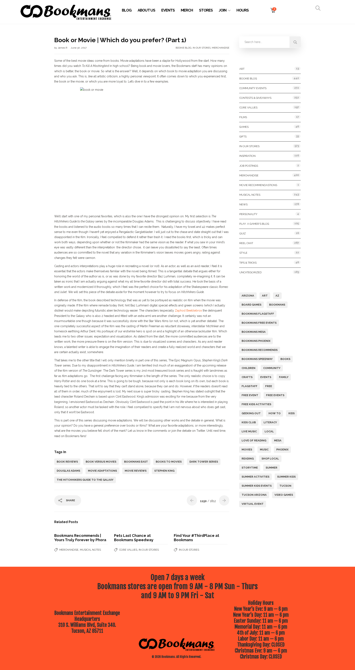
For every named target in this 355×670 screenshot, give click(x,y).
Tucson (285, 485)
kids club (249, 422)
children (248, 368)
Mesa (277, 440)
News (243, 204)
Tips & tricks (248, 262)
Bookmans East (136, 461)
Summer (271, 467)
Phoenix (282, 449)
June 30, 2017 (78, 47)
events (265, 377)
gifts (243, 136)
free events (275, 395)
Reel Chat (246, 243)
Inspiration (247, 155)
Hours (242, 10)
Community (271, 368)
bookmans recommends (260, 349)
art (265, 295)
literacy (270, 422)
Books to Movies (169, 461)
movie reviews (135, 470)
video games (283, 494)
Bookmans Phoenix (256, 340)
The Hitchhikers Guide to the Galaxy (85, 479)
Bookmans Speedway (257, 359)
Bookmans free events (259, 322)
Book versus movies (101, 461)
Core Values (128, 549)
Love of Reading (254, 440)
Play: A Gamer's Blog (254, 223)
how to (275, 413)
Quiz (242, 233)
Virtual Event (253, 503)
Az (277, 295)
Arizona (248, 295)
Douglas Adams (68, 470)
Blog (126, 10)
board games (251, 304)
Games (244, 126)
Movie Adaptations (102, 470)
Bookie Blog (183, 47)
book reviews (67, 461)
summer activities (255, 476)
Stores (206, 10)
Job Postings (248, 165)
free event (250, 395)
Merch (187, 10)
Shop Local (270, 458)
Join (222, 10)
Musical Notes (90, 549)
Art (241, 68)
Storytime (250, 467)
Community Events (252, 88)
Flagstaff (249, 386)
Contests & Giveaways (255, 97)
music (264, 449)
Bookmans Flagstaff (258, 313)
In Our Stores (202, 47)
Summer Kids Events (257, 485)
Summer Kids (286, 476)
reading (248, 458)
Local (269, 431)
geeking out (251, 413)
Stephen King (164, 470)
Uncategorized (250, 272)
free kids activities (256, 404)
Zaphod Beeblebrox (188, 310)
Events (168, 10)
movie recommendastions (258, 185)
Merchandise (220, 47)
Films (243, 117)
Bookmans (277, 304)
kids (291, 413)
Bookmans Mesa (254, 331)
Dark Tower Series (203, 461)
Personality (248, 214)
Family (283, 377)
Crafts (247, 377)
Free (268, 386)
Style (243, 252)
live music (249, 431)
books (285, 359)
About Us (146, 10)
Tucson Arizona (254, 494)
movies (247, 449)
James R (63, 47)
